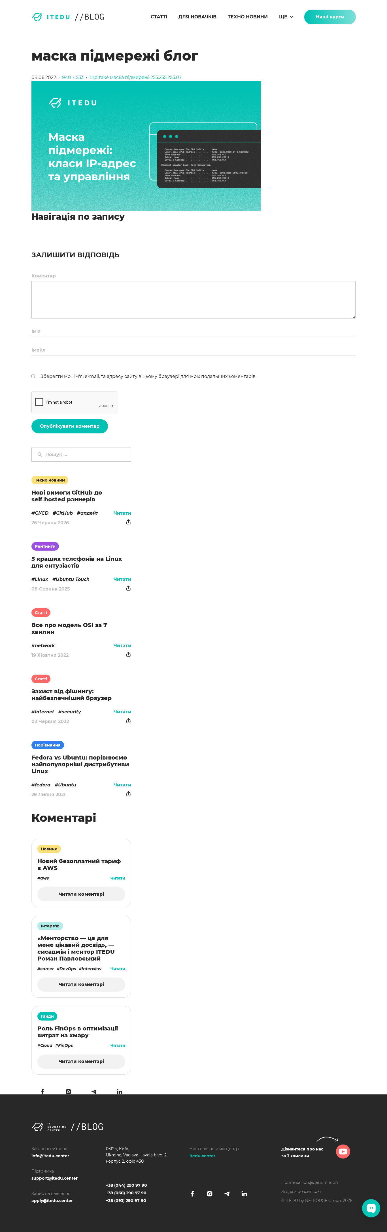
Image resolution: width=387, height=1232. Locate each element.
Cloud (46, 1045)
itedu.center (202, 1155)
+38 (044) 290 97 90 (126, 1185)
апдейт (89, 513)
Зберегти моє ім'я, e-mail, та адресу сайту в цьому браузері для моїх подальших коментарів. (148, 376)
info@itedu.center (50, 1155)
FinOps (65, 1045)
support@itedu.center (54, 1178)
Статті (159, 17)
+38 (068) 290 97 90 (126, 1192)
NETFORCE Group (323, 1200)
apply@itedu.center (52, 1200)
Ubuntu (67, 785)
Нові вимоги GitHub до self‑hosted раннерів (66, 496)
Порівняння (48, 745)
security (71, 712)
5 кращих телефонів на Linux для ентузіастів (76, 562)
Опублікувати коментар (69, 426)
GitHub (64, 513)
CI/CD (41, 513)
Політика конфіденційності (309, 1182)
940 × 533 (73, 77)
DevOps (67, 968)
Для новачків (197, 17)
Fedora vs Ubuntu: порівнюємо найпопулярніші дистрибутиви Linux (80, 764)
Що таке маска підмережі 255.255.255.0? (136, 77)
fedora (42, 785)
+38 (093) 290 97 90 (126, 1200)
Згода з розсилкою (301, 1191)
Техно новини (248, 17)
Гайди (47, 1016)
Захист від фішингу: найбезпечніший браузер (71, 694)
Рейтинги (45, 546)
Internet (44, 712)
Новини (49, 849)
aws (44, 878)
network (45, 645)
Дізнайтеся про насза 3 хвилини (302, 1152)
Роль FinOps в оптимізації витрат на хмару (77, 1032)
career (47, 968)
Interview (91, 968)
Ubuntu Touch (73, 579)
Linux (41, 579)
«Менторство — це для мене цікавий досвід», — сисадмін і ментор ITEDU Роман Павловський (76, 948)
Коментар (43, 276)
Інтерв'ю (50, 926)
